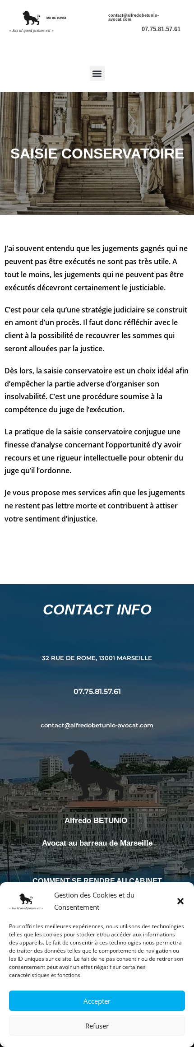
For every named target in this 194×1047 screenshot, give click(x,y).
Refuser (97, 1025)
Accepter (97, 1000)
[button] (180, 901)
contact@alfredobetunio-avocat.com (133, 17)
